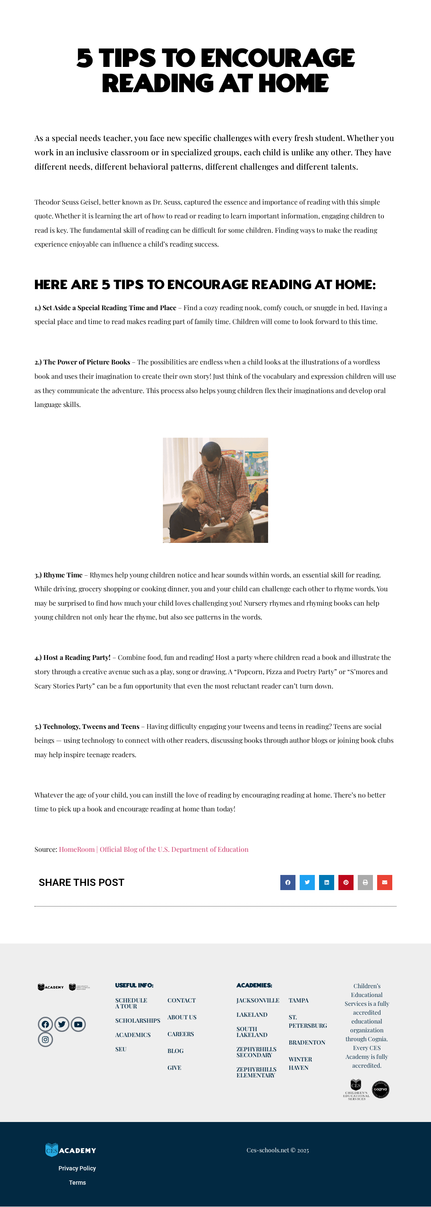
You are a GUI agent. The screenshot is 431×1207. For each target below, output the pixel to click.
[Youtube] (78, 1024)
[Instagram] (45, 1039)
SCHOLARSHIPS (137, 1020)
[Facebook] (45, 1024)
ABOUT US (182, 1017)
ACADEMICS (133, 1035)
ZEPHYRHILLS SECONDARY (257, 1052)
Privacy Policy (77, 1168)
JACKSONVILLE (258, 1000)
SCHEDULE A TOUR (131, 1003)
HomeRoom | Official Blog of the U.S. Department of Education (154, 849)
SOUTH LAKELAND (252, 1032)
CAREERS (181, 1034)
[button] (287, 882)
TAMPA (299, 1000)
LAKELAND (252, 1014)
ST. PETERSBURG (308, 1021)
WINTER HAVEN (300, 1063)
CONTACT (182, 1000)
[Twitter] (61, 1024)
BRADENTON (307, 1042)
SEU (121, 1049)
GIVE (174, 1067)
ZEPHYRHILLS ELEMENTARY (257, 1072)
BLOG (176, 1051)
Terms (77, 1182)
